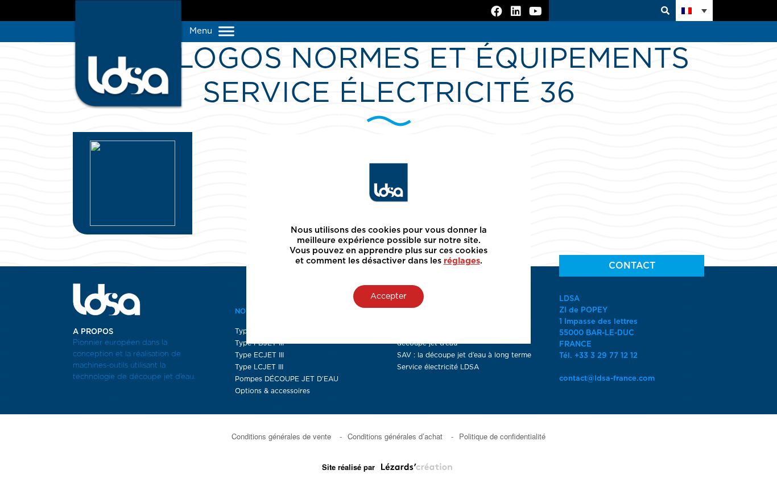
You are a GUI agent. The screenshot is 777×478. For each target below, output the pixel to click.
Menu (202, 31)
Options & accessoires (272, 391)
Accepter (388, 296)
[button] (694, 10)
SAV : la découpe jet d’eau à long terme (464, 355)
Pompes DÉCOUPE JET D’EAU (286, 379)
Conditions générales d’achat (395, 436)
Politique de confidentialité (502, 436)
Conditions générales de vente (281, 436)
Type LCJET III (259, 367)
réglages (462, 261)
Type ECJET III (259, 355)
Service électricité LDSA (438, 367)
